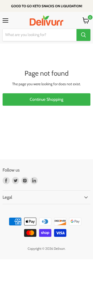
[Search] (83, 35)
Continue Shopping (46, 99)
